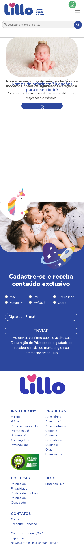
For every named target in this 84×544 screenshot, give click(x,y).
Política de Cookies (24, 493)
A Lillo (15, 417)
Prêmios (16, 421)
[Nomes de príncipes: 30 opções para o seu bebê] (42, 57)
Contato (16, 519)
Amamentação (55, 426)
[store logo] (24, 9)
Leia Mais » (42, 108)
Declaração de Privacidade (31, 343)
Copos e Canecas (51, 433)
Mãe (13, 297)
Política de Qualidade (18, 500)
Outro (62, 303)
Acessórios (53, 417)
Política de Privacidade (19, 486)
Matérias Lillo (55, 484)
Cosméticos (53, 440)
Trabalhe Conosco (24, 524)
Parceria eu (24, 426)
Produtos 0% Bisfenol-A (20, 433)
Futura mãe (66, 297)
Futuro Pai (17, 303)
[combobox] (42, 24)
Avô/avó (39, 303)
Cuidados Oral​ (52, 447)
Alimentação (54, 421)
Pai (36, 297)
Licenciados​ (53, 454)
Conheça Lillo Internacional (20, 442)
